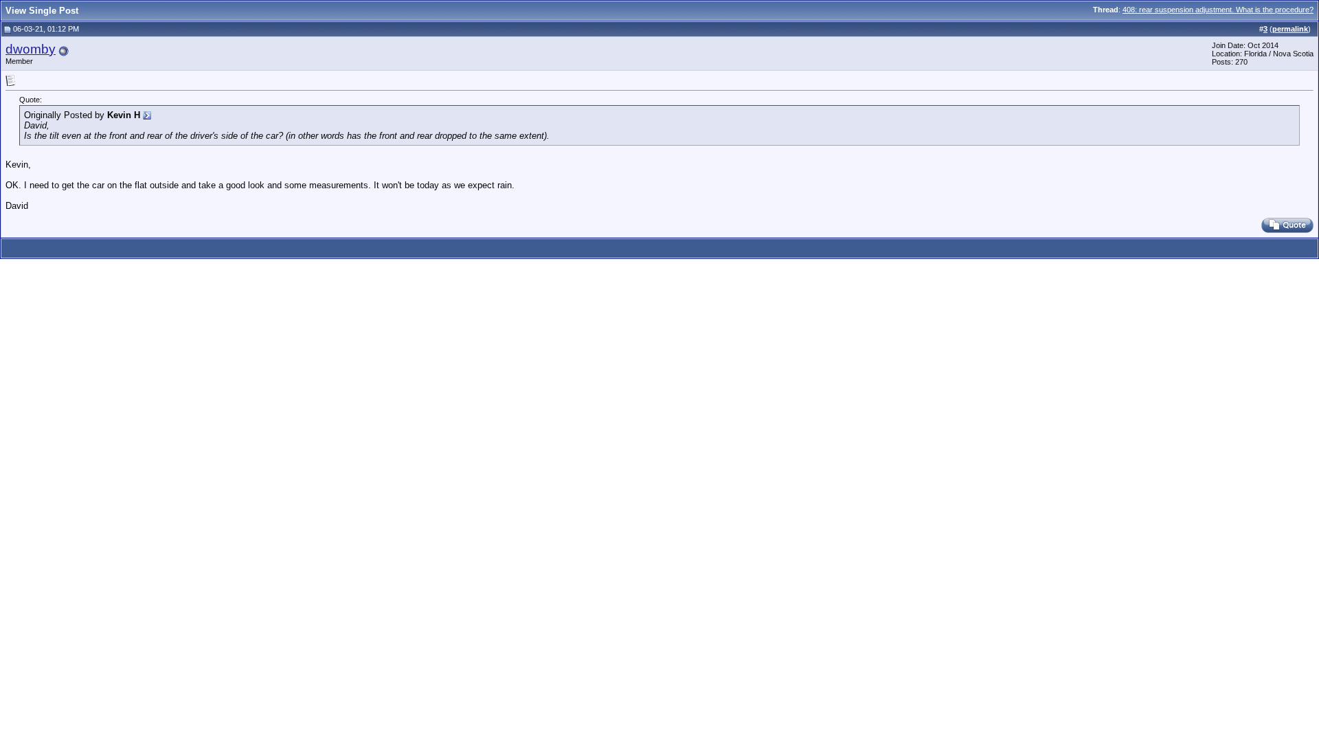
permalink (1290, 29)
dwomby (30, 49)
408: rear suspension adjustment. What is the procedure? (1218, 9)
